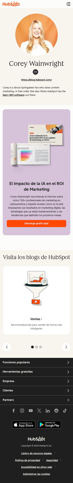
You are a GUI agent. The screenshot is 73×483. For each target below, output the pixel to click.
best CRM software (13, 95)
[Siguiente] (66, 347)
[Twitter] (39, 411)
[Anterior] (7, 347)
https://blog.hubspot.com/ (36, 79)
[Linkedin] (47, 411)
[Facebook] (13, 411)
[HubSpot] (36, 439)
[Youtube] (30, 411)
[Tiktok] (64, 411)
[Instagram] (22, 411)
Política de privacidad (27, 460)
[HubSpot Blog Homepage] (11, 4)
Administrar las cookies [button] (36, 474)
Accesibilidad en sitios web (36, 467)
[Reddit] (56, 411)
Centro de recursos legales (36, 453)
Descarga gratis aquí (36, 223)
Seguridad (52, 460)
